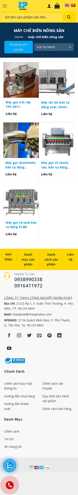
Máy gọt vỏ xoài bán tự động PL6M (21, 224)
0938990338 (28, 279)
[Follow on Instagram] (19, 335)
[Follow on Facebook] (9, 335)
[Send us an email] (39, 335)
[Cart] (58, 6)
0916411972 (28, 285)
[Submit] (68, 17)
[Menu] (4, 5)
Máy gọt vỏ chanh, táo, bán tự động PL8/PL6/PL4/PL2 (55, 165)
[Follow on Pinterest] (49, 335)
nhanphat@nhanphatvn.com (32, 314)
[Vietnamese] (73, 5)
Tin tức (9, 439)
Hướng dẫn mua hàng (19, 396)
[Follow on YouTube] (9, 348)
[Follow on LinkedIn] (59, 335)
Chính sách (11, 431)
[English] (67, 5)
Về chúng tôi (12, 447)
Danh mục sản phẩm (28, 259)
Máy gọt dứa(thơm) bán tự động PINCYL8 (20, 165)
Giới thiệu (8, 256)
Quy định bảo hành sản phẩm (55, 398)
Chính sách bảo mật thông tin (18, 385)
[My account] (49, 6)
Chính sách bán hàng (56, 409)
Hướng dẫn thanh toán (16, 406)
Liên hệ (70, 256)
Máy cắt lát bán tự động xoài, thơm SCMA (55, 104)
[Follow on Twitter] (29, 335)
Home (19, 37)
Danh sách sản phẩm (51, 259)
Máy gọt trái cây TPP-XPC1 (18, 104)
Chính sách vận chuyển (52, 385)
